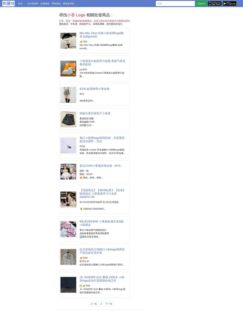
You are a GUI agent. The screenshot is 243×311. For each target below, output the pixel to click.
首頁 (22, 3)
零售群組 (56, 3)
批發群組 (45, 3)
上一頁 (93, 303)
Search (201, 3)
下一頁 (108, 303)
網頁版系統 (68, 3)
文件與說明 (32, 3)
